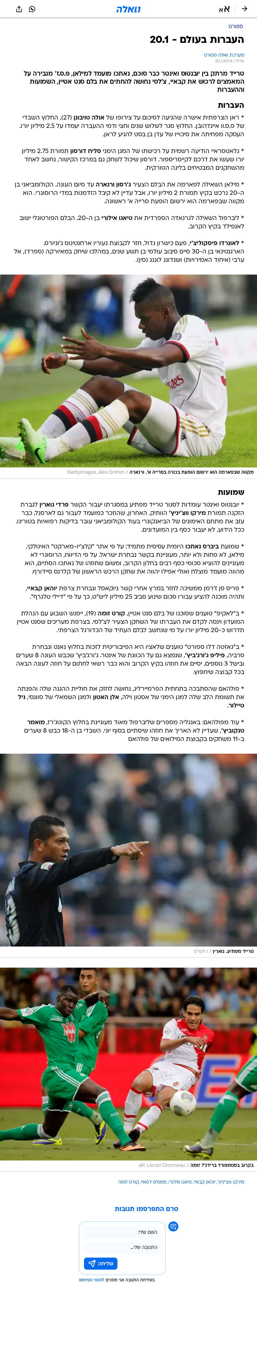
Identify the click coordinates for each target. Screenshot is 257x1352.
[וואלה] (128, 9)
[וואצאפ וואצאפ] (32, 9)
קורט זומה (128, 1182)
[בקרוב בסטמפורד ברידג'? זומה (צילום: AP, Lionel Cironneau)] (128, 1070)
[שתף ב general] (19, 9)
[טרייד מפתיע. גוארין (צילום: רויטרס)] (128, 856)
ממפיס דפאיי (154, 1182)
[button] (224, 9)
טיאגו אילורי (180, 1182)
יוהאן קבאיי (205, 1182)
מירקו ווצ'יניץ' (231, 1182)
